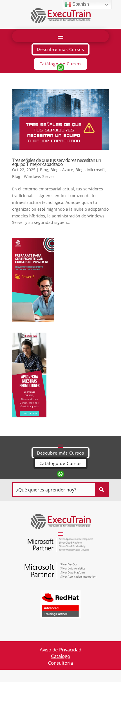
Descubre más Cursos (60, 49)
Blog (44, 169)
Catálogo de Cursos (60, 463)
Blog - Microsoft (90, 169)
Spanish (80, 4)
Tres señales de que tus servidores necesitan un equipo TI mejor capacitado (56, 162)
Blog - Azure (61, 169)
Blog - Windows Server (33, 176)
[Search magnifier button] (101, 489)
